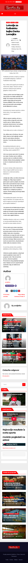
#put (17, 49)
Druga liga (6, 497)
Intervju (12, 22)
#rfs (20, 49)
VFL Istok (19, 339)
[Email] (16, 286)
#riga (12, 51)
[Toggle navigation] (15, 14)
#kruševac (18, 46)
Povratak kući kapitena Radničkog (13, 342)
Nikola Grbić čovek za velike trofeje (12, 326)
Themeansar (13, 556)
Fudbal (8, 22)
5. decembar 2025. (10, 487)
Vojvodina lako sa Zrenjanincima (11, 517)
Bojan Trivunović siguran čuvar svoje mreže (13, 358)
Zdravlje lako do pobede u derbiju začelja (14, 500)
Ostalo (5, 323)
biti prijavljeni (6, 376)
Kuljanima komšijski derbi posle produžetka (13, 484)
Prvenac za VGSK (11, 534)
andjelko (15, 38)
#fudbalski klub (15, 44)
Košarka (6, 481)
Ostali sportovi (17, 321)
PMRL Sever (11, 481)
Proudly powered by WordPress (9, 554)
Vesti (17, 22)
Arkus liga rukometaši (8, 513)
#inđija (13, 46)
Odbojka (10, 321)
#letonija (13, 49)
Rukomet (16, 513)
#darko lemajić (15, 42)
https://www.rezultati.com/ (9, 448)
